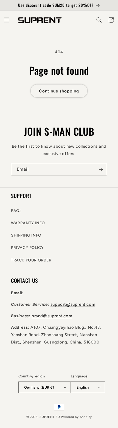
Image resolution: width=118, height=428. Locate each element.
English (83, 387)
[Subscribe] (101, 169)
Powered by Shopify (76, 417)
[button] (7, 20)
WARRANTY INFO (28, 223)
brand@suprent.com (52, 315)
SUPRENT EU (50, 417)
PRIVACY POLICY (27, 247)
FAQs (16, 210)
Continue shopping (59, 91)
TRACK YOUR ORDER (31, 260)
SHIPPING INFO (26, 235)
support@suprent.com (72, 304)
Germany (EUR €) (39, 387)
